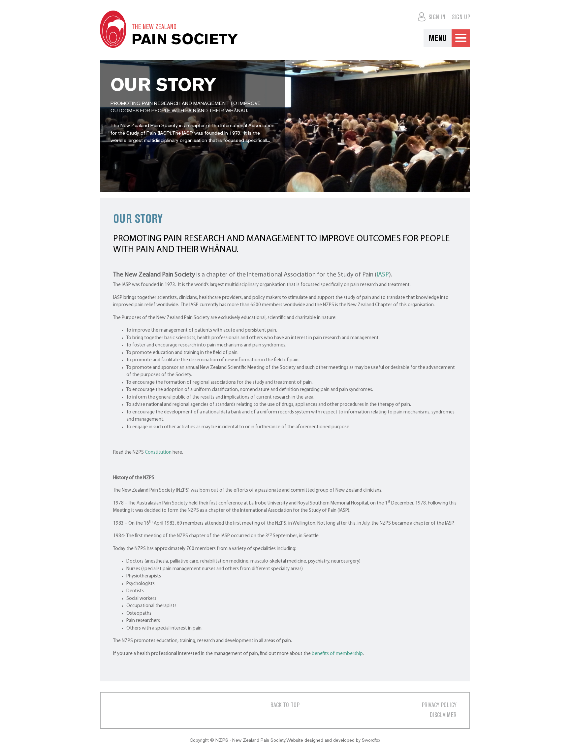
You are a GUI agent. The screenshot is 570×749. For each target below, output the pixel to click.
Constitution (158, 452)
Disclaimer (443, 715)
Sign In (436, 17)
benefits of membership (337, 653)
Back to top (285, 705)
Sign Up (461, 17)
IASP (383, 275)
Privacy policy (439, 705)
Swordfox (371, 740)
